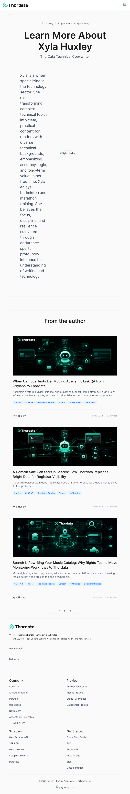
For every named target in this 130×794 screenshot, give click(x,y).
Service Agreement (65, 781)
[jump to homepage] (15, 5)
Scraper (62, 402)
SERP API (29, 402)
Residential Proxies (46, 402)
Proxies (17, 402)
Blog (50, 23)
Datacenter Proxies (92, 584)
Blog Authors (65, 23)
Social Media (75, 402)
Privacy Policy (46, 781)
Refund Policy (84, 781)
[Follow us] (12, 665)
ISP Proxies (90, 402)
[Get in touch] (12, 654)
